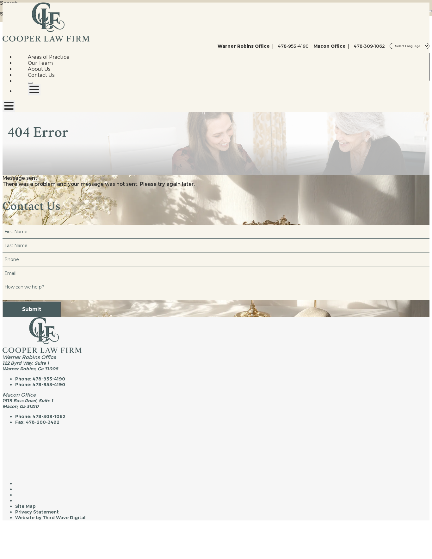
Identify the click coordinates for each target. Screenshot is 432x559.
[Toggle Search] (30, 83)
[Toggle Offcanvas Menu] (34, 89)
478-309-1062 (369, 46)
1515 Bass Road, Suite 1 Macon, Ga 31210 (28, 403)
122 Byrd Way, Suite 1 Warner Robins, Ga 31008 (30, 366)
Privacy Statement (37, 512)
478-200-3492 (42, 422)
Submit (31, 309)
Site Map (25, 506)
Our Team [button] (40, 63)
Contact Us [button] (41, 75)
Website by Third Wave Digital (50, 517)
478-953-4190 (293, 46)
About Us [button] (39, 69)
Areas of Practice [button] (49, 57)
